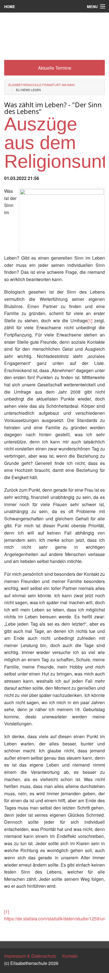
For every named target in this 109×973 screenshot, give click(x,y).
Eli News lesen (28, 89)
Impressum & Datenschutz (30, 956)
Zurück (11, 931)
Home (9, 6)
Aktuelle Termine (54, 68)
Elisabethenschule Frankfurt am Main (41, 84)
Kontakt (69, 956)
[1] (89, 320)
